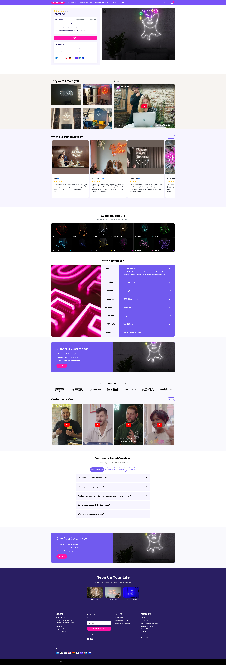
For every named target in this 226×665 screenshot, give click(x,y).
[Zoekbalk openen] (165, 3)
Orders (159, 662)
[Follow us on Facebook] (88, 639)
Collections (71, 2)
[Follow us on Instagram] (91, 639)
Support (122, 2)
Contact (143, 632)
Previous (50, 169)
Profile (166, 662)
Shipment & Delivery (147, 626)
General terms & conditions (149, 623)
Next (176, 169)
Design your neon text (85, 2)
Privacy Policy (145, 620)
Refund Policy (145, 629)
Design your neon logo (101, 2)
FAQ (142, 634)
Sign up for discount (99, 628)
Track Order (145, 637)
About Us (113, 2)
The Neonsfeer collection (122, 623)
